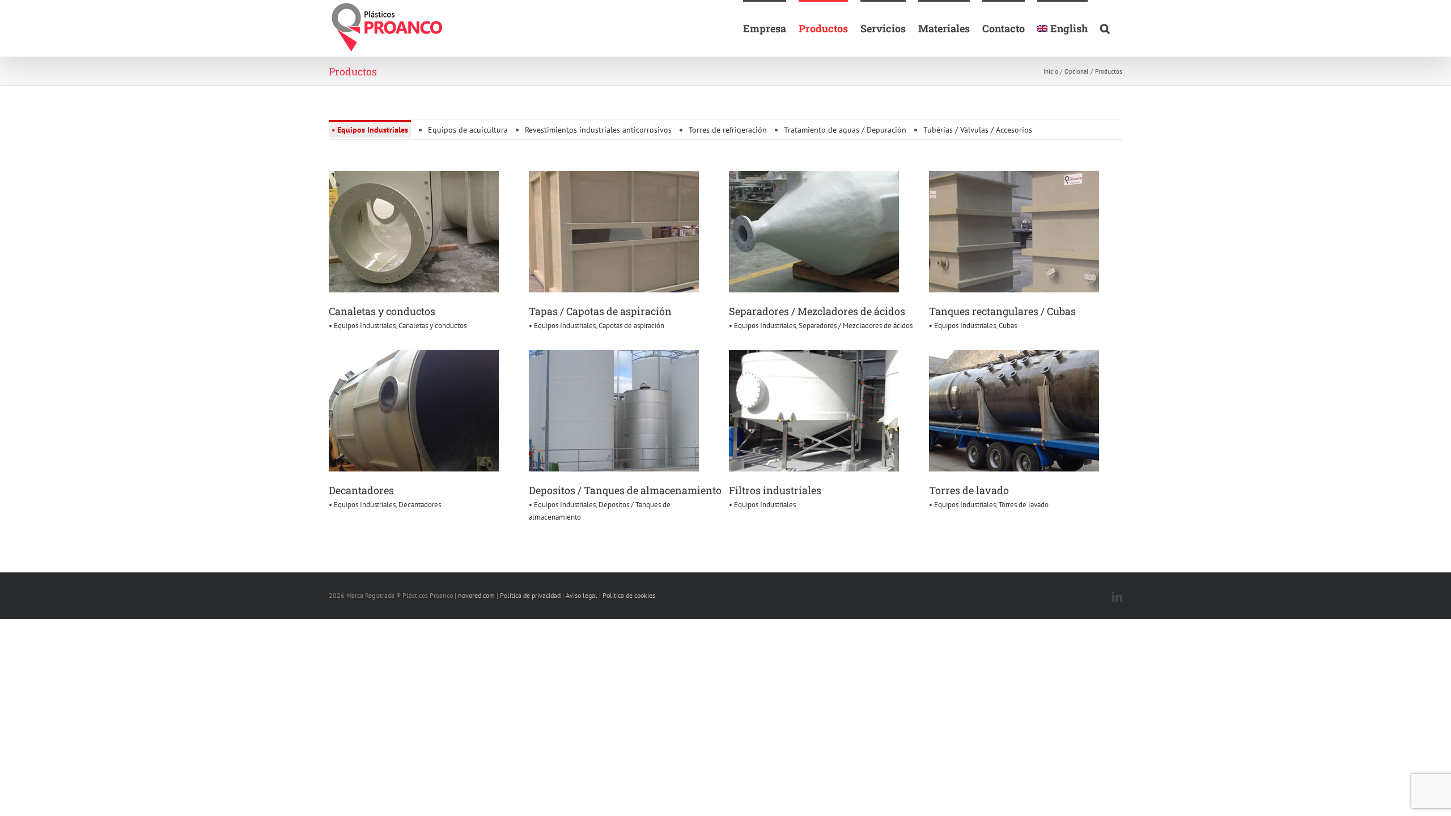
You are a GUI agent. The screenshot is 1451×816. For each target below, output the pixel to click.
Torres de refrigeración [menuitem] (728, 130)
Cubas (1008, 325)
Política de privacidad (530, 595)
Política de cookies (629, 595)
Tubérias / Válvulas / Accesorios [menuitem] (977, 130)
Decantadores (361, 490)
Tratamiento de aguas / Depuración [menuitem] (845, 130)
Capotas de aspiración (631, 325)
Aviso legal (581, 595)
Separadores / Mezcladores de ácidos (817, 311)
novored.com (476, 595)
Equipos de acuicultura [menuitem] (468, 130)
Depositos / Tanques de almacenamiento (625, 490)
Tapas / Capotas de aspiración (600, 311)
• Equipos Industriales (362, 325)
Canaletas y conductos (382, 311)
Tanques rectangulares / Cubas (1002, 311)
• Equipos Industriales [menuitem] (370, 130)
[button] (1105, 27)
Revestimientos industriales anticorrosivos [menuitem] (598, 130)
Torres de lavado (969, 490)
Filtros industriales (775, 490)
